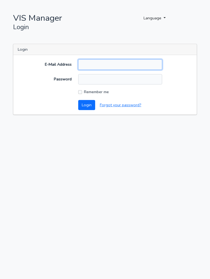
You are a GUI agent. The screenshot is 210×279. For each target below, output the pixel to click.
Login (87, 105)
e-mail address (58, 64)
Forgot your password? (120, 105)
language (153, 18)
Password (63, 79)
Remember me (96, 92)
